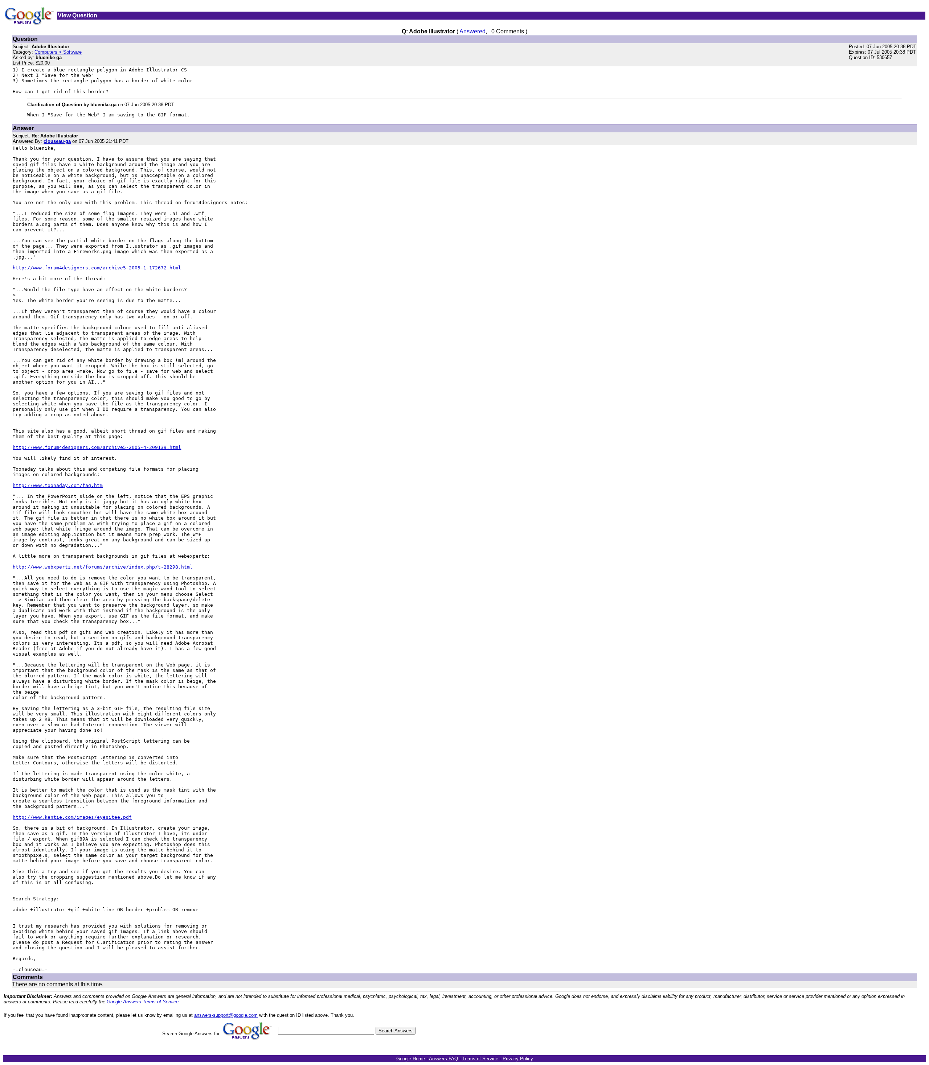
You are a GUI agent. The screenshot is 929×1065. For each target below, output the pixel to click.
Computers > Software (58, 52)
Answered (472, 31)
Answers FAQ (443, 1058)
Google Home (410, 1058)
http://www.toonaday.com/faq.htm (58, 485)
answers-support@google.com (226, 1015)
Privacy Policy (518, 1058)
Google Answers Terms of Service (143, 1001)
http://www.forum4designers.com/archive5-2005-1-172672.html (97, 268)
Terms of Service (480, 1058)
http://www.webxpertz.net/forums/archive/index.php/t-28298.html (103, 567)
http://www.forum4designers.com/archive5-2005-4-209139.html (97, 447)
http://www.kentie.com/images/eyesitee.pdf (72, 817)
